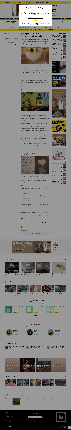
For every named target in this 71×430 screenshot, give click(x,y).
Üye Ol (35, 20)
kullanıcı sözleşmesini (42, 23)
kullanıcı (46, 23)
